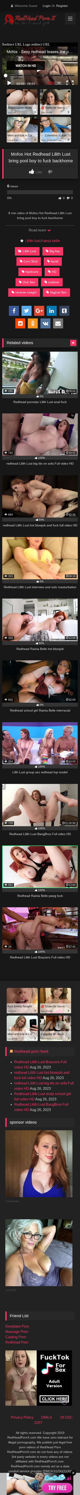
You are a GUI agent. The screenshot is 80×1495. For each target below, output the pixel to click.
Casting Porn (15, 1337)
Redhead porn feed (31, 1051)
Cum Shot (31, 261)
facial (54, 261)
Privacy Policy (22, 1417)
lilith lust (33, 241)
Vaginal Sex (58, 292)
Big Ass (55, 251)
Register (62, 6)
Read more (38, 230)
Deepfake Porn (17, 1326)
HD (54, 271)
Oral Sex (29, 282)
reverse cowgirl (26, 292)
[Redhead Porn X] (32, 20)
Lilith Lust (29, 251)
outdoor (53, 282)
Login (46, 6)
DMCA (46, 1417)
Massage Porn (16, 1332)
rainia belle (51, 241)
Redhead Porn (16, 1342)
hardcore (32, 271)
